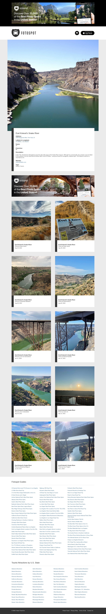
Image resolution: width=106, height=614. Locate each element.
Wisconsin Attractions (80, 594)
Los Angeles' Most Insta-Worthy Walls (49, 511)
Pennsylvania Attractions (60, 599)
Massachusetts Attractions (39, 592)
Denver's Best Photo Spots (19, 536)
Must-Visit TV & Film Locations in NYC (50, 531)
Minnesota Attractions (38, 597)
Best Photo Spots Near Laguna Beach (21, 506)
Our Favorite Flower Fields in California (50, 547)
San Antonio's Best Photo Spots (76, 499)
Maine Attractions (37, 586)
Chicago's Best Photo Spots (19, 522)
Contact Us (90, 610)
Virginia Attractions (79, 584)
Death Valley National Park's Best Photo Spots (24, 533)
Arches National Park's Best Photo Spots (22, 497)
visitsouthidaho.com (21, 162)
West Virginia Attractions (81, 592)
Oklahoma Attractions (59, 594)
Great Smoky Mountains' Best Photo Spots (23, 552)
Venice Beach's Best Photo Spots (76, 544)
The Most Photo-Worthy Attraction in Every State (80, 535)
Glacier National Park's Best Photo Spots (22, 547)
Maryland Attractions (38, 589)
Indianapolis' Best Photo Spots (47, 495)
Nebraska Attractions (59, 571)
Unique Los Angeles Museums (75, 539)
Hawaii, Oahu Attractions (18, 602)
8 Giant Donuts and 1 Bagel (19, 495)
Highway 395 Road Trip (46, 488)
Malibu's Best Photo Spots (46, 520)
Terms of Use (82, 610)
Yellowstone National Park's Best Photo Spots (79, 549)
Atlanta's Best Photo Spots (18, 499)
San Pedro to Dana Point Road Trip (77, 508)
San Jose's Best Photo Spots (75, 506)
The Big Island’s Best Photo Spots (76, 530)
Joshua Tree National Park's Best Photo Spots (52, 497)
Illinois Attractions (37, 571)
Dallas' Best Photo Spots (18, 531)
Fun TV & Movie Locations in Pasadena (22, 545)
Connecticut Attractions (18, 584)
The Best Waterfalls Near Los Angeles (77, 528)
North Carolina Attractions (60, 586)
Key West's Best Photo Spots (47, 501)
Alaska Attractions (16, 571)
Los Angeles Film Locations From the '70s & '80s (52, 508)
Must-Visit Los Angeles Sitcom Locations (50, 529)
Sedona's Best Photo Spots (75, 513)
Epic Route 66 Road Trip (18, 543)
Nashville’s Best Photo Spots (47, 533)
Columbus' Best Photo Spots (19, 524)
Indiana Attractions (37, 574)
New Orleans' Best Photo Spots (48, 536)
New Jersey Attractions (60, 579)
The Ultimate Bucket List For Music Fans (78, 537)
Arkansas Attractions (17, 576)
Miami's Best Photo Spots (46, 527)
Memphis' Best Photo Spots (47, 524)
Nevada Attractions (58, 574)
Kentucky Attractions (38, 581)
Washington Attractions (81, 586)
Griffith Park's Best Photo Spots (20, 554)
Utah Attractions (79, 579)
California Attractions (17, 579)
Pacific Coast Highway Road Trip (48, 549)
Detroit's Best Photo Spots (18, 538)
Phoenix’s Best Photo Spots (47, 554)
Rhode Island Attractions (60, 602)
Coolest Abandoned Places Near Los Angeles (23, 527)
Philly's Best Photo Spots (46, 552)
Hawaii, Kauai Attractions (18, 597)
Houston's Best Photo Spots (47, 490)
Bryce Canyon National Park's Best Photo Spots (24, 513)
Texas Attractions (79, 576)
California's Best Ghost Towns (19, 517)
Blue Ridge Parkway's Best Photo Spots (22, 508)
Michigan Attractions (38, 594)
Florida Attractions (16, 589)
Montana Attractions (59, 568)
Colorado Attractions (17, 581)
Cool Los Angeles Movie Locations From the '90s (24, 529)
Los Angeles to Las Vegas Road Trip (49, 517)
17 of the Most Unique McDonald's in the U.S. (23, 492)
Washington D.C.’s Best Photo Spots (77, 546)
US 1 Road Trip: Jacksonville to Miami (77, 542)
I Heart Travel (65, 610)
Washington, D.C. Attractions (82, 589)
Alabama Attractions (17, 568)
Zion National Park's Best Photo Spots (77, 553)
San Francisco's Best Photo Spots (76, 504)
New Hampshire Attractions (61, 576)
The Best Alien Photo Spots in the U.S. (78, 523)
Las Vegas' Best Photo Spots (47, 506)
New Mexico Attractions (60, 581)
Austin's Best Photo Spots (18, 501)
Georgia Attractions (17, 592)
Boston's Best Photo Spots (18, 511)
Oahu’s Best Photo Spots (46, 540)
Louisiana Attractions (38, 584)
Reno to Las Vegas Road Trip (75, 492)
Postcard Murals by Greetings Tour (77, 490)
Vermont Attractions (80, 581)
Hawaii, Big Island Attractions (19, 594)
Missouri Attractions (38, 602)
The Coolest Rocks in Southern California (78, 533)
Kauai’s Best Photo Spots (46, 499)
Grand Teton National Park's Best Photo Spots (24, 549)
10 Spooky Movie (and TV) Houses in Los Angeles (25, 488)
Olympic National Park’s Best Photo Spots (50, 543)
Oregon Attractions (58, 597)
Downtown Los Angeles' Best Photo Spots (22, 540)
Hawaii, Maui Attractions (18, 599)
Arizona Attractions (16, 574)
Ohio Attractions (58, 592)
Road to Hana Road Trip (74, 495)
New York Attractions (59, 584)
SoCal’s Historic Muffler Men (75, 521)
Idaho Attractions (37, 568)
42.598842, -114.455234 (22, 141)
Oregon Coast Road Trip (46, 545)
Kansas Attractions (37, 579)
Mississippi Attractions (38, 599)
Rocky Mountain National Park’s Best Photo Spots (81, 497)
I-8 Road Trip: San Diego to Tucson (49, 492)
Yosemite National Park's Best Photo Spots (79, 551)
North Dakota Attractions (60, 589)
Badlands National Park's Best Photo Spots (23, 504)
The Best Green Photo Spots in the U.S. (78, 526)
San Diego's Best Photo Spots (75, 501)
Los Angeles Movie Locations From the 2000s (52, 513)
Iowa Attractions (37, 576)
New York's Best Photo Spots (47, 538)
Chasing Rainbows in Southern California (22, 520)
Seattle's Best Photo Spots (74, 511)
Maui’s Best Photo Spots (46, 522)
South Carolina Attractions (81, 568)
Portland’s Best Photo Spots (75, 488)
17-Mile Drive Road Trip (18, 490)
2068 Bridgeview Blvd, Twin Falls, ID (25, 137)
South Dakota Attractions (81, 571)
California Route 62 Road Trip (19, 515)
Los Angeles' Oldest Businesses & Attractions (51, 515)
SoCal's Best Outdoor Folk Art (75, 519)
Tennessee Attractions (80, 574)
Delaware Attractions (17, 586)
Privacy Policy (74, 610)
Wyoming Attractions (80, 597)
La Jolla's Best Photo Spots (47, 504)
